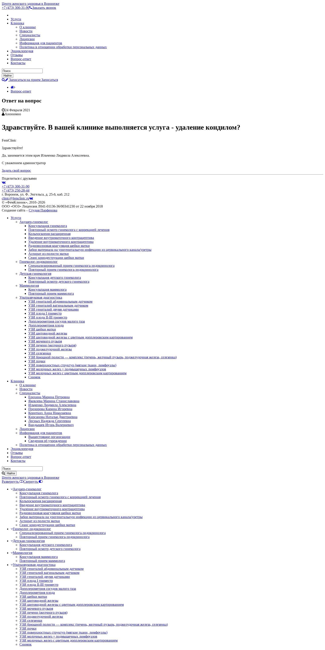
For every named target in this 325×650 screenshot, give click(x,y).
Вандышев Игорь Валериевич (51, 425)
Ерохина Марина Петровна (49, 397)
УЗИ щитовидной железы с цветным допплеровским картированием (80, 337)
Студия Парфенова (43, 210)
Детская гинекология (35, 273)
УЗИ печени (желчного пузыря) (52, 345)
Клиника (17, 23)
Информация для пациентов (40, 43)
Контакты (18, 63)
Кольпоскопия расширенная (49, 234)
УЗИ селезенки (39, 353)
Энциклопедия (22, 51)
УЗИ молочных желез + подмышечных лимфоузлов (67, 369)
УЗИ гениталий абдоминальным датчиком (60, 301)
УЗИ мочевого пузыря (45, 341)
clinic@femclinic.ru (15, 198)
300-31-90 (15, 8)
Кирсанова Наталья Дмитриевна (52, 417)
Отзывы (17, 55)
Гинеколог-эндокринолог (38, 261)
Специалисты (29, 35)
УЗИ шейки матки (42, 329)
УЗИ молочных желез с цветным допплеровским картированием (77, 373)
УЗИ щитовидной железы (47, 333)
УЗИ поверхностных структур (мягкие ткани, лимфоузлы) (72, 365)
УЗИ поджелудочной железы (50, 349)
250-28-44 (15, 190)
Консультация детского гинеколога (54, 277)
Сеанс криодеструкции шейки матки (56, 258)
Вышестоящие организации (49, 437)
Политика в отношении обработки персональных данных (63, 47)
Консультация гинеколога (47, 226)
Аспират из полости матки (48, 254)
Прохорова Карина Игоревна (50, 409)
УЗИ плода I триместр (45, 313)
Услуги (16, 19)
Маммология (29, 285)
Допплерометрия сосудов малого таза (56, 321)
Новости (25, 31)
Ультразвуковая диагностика (40, 297)
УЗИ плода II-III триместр (47, 317)
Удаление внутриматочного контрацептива (61, 242)
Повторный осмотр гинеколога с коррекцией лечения (68, 230)
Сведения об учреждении (47, 441)
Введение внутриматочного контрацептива (61, 238)
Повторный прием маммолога (51, 293)
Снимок (34, 377)
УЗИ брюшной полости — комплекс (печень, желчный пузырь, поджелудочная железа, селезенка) (102, 357)
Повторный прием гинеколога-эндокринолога (63, 269)
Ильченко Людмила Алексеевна (52, 405)
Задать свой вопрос (16, 170)
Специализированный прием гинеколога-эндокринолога (71, 265)
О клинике (27, 27)
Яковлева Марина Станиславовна (53, 401)
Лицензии (27, 39)
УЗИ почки (36, 361)
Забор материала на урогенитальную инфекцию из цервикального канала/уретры (89, 250)
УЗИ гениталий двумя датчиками (53, 309)
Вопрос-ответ (21, 59)
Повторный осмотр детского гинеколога (58, 281)
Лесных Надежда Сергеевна (49, 421)
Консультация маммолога (47, 289)
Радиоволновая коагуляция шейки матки (59, 246)
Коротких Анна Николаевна (49, 413)
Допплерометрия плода (46, 325)
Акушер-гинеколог (33, 222)
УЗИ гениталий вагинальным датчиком (58, 305)
